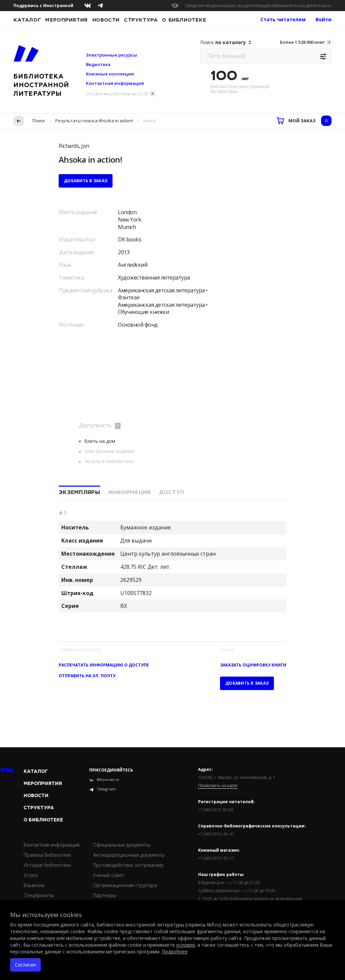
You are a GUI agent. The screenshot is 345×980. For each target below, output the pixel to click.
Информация (129, 492)
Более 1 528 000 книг (302, 42)
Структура (141, 20)
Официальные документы (121, 845)
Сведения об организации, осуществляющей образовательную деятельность (258, 5)
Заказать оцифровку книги (253, 665)
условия (185, 945)
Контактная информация (115, 83)
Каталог (27, 20)
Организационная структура (125, 885)
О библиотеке (184, 20)
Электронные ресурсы (111, 55)
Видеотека (98, 64)
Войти (324, 19)
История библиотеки (47, 865)
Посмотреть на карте (218, 785)
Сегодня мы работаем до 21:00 (117, 94)
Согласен (25, 964)
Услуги (31, 875)
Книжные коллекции (110, 74)
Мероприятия (66, 20)
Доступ (172, 492)
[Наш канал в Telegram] (100, 5)
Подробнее (175, 951)
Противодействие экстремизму (128, 865)
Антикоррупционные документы (128, 855)
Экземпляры (79, 492)
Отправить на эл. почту (87, 676)
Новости (106, 20)
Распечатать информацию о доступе (104, 665)
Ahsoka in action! (115, 121)
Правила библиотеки (47, 855)
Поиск (38, 121)
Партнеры (104, 895)
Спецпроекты (39, 895)
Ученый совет (108, 875)
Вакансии (34, 885)
